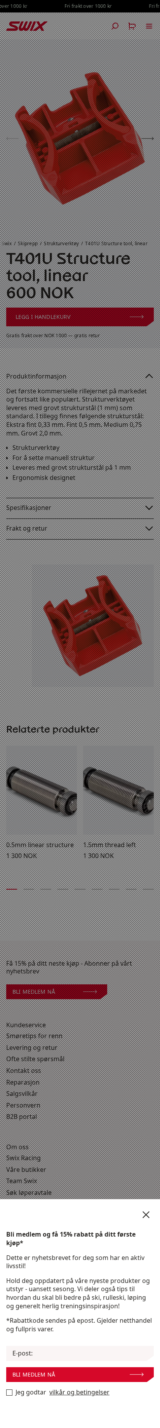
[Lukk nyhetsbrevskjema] (146, 1215)
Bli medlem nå (33, 1374)
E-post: (22, 1353)
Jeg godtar (63, 1392)
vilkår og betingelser (79, 1392)
